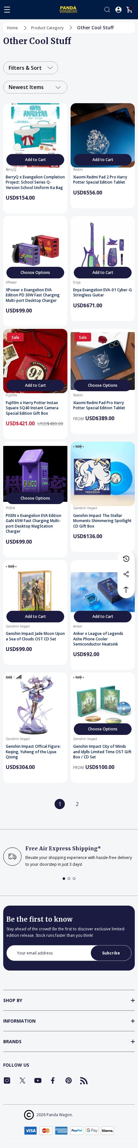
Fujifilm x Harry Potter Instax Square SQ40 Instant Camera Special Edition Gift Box (32, 408)
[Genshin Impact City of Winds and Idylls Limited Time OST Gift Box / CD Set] (103, 705)
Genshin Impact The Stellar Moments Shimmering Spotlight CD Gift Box (102, 521)
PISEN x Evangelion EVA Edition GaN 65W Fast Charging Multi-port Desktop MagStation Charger (33, 523)
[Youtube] (38, 1080)
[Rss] (84, 1080)
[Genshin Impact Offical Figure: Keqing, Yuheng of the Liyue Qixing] (35, 705)
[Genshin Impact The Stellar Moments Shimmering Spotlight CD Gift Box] (103, 474)
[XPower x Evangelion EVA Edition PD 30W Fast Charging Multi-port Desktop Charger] (35, 248)
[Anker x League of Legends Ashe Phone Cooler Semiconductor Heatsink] (103, 592)
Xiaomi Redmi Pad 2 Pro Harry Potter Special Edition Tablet (100, 180)
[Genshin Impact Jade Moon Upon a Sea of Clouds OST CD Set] (35, 592)
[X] (22, 1080)
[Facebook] (53, 1080)
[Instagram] (7, 1080)
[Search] (107, 10)
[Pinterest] (69, 1080)
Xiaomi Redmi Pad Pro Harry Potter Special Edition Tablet (99, 405)
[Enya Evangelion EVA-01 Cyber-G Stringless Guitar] (103, 248)
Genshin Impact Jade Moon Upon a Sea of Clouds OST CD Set (35, 636)
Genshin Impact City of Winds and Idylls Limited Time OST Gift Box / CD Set (102, 752)
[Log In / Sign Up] (118, 10)
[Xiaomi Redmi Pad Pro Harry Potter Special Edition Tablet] (103, 361)
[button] (64, 878)
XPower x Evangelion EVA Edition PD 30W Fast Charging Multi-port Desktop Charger (33, 295)
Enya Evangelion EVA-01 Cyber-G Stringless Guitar (102, 292)
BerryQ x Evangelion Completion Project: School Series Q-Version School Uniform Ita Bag (35, 182)
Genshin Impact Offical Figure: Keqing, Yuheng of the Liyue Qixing (33, 752)
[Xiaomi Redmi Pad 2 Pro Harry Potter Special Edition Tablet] (103, 135)
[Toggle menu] (7, 10)
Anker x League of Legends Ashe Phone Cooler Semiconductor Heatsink (98, 639)
